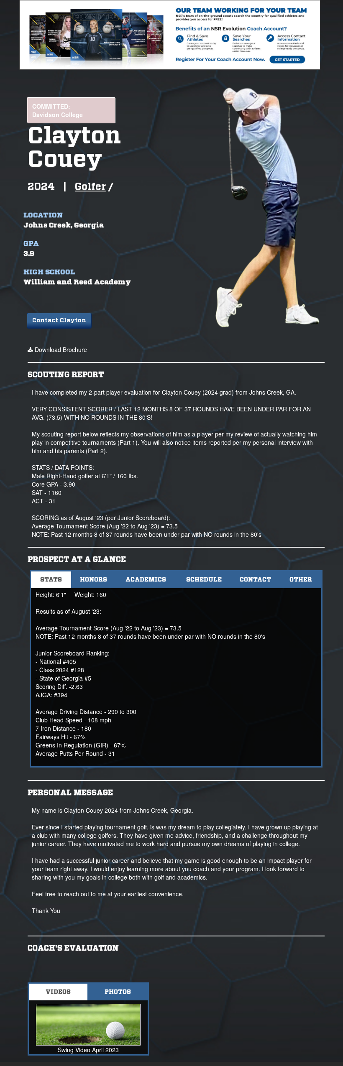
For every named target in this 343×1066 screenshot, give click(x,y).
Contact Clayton (59, 321)
